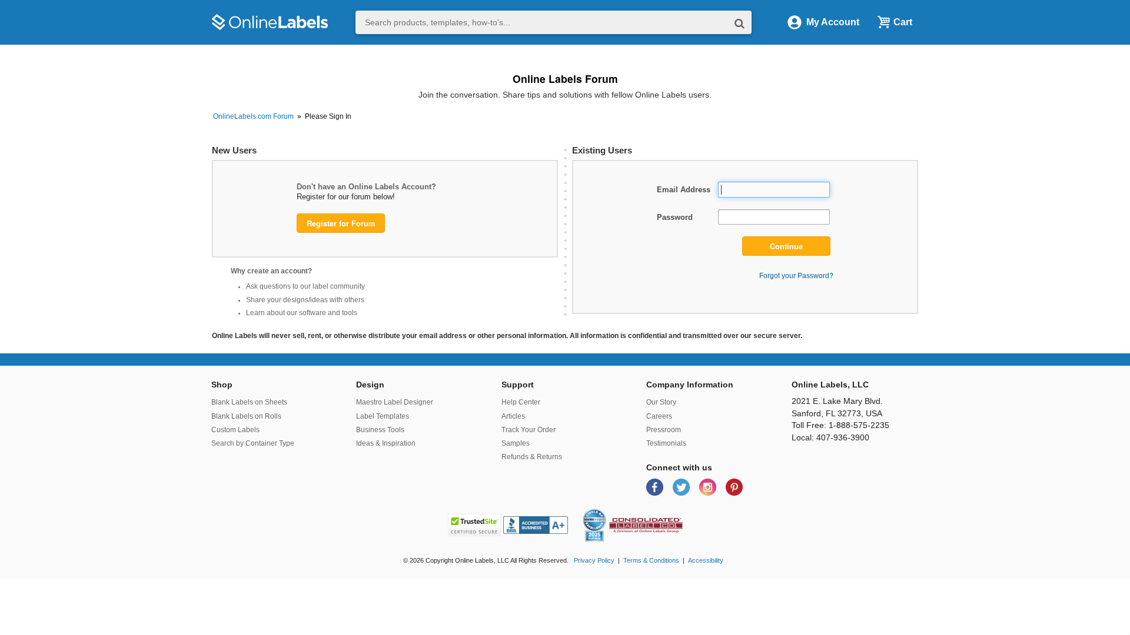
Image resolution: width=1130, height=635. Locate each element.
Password (675, 217)
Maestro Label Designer (394, 402)
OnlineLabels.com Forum (253, 116)
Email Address (683, 189)
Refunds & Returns (531, 456)
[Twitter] (682, 486)
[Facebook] (656, 486)
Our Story (661, 402)
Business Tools (380, 429)
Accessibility (705, 560)
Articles (513, 416)
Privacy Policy (594, 560)
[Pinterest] (734, 486)
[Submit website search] (739, 22)
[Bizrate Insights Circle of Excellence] (601, 510)
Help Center (520, 402)
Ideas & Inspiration (386, 443)
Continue (786, 246)
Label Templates (382, 416)
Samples (515, 443)
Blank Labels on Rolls (246, 416)
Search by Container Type (252, 443)
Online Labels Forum (565, 78)
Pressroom (663, 429)
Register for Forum (341, 223)
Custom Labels (235, 429)
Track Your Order (528, 429)
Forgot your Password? (796, 275)
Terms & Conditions (651, 560)
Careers (659, 416)
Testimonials (666, 443)
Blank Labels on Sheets (249, 402)
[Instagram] (709, 486)
